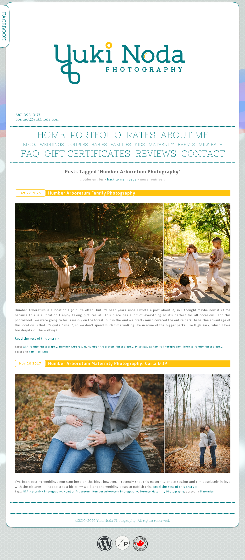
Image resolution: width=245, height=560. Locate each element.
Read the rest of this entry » (37, 339)
